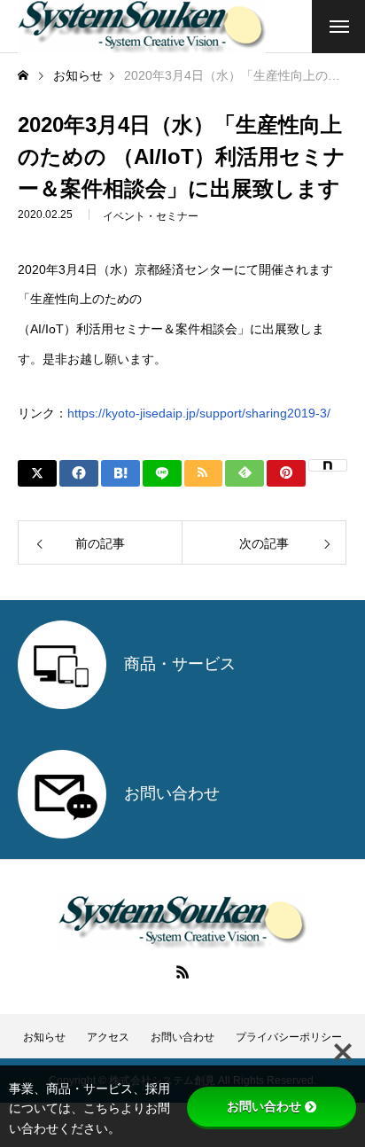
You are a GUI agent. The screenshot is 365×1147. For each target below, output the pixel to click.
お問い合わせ (182, 1037)
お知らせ (44, 1037)
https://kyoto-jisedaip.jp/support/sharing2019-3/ (198, 413)
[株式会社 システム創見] (142, 26)
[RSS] (182, 971)
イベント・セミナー (150, 216)
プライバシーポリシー (289, 1037)
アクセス (108, 1037)
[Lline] (162, 473)
